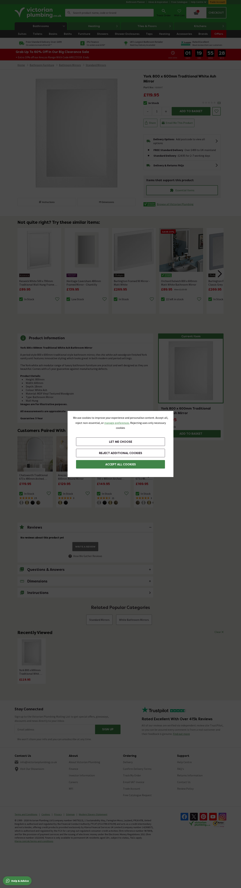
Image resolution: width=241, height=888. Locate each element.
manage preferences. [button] (117, 423)
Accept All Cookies (120, 464)
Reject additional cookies (120, 453)
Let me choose (120, 442)
